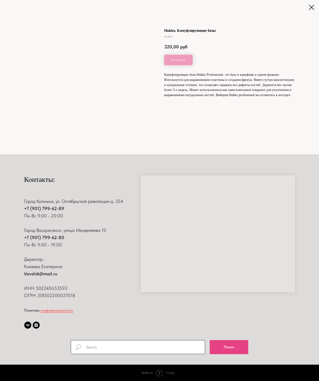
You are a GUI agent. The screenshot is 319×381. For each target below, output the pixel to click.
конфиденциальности (56, 310)
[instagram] (36, 325)
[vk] (27, 325)
